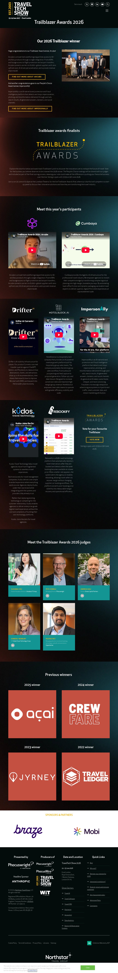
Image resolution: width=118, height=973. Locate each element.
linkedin (47, 595)
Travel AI (67, 893)
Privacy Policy (37, 943)
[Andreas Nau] (94, 569)
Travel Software (70, 899)
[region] (59, 968)
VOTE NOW (94, 440)
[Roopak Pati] (59, 619)
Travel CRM (68, 904)
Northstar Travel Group (22, 890)
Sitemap (53, 943)
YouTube (102, 4)
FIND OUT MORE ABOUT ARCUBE (27, 77)
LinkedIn (97, 4)
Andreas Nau (86, 589)
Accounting (68, 915)
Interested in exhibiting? (98, 882)
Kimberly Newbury (18, 639)
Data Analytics (69, 920)
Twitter (87, 4)
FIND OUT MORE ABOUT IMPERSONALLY (30, 109)
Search (108, 4)
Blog (91, 863)
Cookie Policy (12, 943)
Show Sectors (68, 888)
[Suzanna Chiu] (24, 569)
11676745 (30, 901)
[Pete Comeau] (59, 569)
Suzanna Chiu (16, 589)
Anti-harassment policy (97, 895)
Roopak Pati (50, 639)
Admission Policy (95, 900)
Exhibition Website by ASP (101, 943)
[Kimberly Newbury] (24, 619)
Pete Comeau (51, 589)
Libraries (46, 943)
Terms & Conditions (24, 943)
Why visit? (93, 868)
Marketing (68, 910)
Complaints (93, 906)
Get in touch (78, 4)
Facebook (92, 4)
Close (88, 967)
